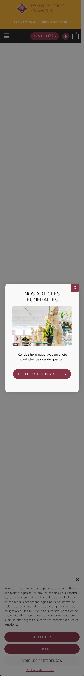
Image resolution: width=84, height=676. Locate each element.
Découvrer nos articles (42, 374)
